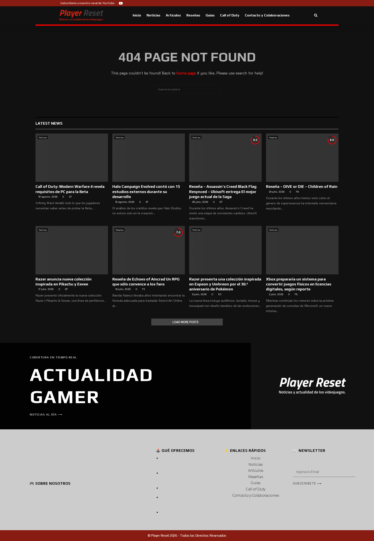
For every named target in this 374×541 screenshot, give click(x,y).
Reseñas (193, 15)
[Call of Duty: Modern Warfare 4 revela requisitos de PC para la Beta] (71, 158)
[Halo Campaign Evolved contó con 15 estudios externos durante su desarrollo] (148, 158)
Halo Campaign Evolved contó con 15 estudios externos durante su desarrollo (146, 191)
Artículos (173, 15)
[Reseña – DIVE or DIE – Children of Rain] (302, 158)
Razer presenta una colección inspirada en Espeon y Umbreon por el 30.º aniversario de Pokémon (225, 284)
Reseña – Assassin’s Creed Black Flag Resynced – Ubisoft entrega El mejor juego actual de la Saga (222, 191)
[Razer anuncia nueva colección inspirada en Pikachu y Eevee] (71, 250)
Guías (210, 15)
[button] (315, 15)
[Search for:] (187, 88)
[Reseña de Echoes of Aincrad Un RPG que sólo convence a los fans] (148, 250)
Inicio (137, 15)
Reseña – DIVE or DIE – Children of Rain (301, 186)
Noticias (153, 15)
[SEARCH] (215, 89)
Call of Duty (229, 15)
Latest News (49, 123)
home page (186, 73)
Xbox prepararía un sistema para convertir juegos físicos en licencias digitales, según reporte (298, 284)
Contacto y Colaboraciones (267, 15)
